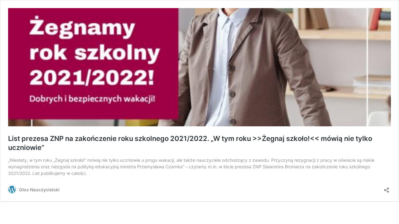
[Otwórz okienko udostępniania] (386, 188)
